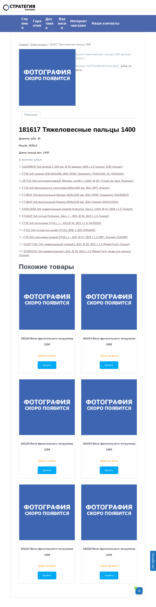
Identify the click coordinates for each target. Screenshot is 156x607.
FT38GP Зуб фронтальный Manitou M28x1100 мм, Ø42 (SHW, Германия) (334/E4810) (75, 194)
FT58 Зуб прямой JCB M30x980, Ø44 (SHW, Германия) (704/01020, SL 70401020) (72, 173)
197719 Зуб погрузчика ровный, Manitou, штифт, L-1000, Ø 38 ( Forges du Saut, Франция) (77, 180)
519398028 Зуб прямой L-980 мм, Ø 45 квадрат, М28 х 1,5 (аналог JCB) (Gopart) (72, 166)
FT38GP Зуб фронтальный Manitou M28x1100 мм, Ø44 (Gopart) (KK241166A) (70, 201)
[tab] (30, 114)
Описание (30, 114)
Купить (47, 365)
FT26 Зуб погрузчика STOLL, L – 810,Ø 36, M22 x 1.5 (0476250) (61, 223)
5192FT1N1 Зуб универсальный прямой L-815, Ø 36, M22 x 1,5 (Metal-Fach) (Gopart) (77, 244)
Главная (23, 44)
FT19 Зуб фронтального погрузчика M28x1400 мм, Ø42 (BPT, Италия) (65, 187)
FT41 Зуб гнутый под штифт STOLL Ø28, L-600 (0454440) (60, 230)
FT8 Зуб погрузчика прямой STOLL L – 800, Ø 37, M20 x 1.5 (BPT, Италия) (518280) (75, 237)
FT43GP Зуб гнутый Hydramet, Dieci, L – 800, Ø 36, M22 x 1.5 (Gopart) (65, 216)
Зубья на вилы (38, 44)
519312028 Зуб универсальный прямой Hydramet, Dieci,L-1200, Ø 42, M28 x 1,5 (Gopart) (77, 208)
